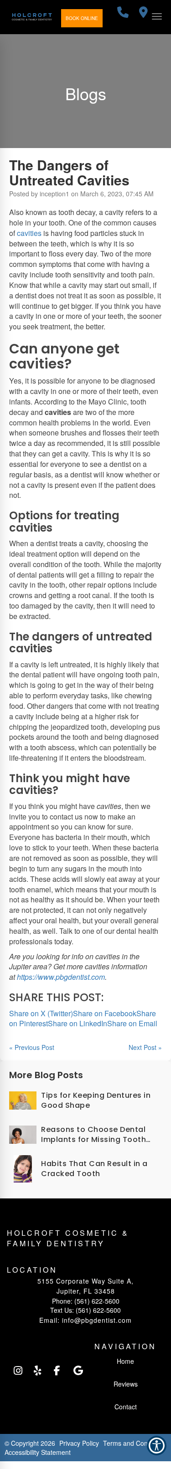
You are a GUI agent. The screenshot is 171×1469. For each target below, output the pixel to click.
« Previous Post (31, 1047)
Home (125, 1361)
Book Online (82, 18)
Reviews (126, 1383)
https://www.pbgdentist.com (61, 977)
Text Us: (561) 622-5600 (85, 1310)
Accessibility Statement (38, 1452)
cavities (29, 233)
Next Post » (145, 1047)
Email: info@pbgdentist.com (85, 1320)
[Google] (77, 1370)
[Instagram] (18, 1370)
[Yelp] (38, 1370)
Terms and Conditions (134, 1443)
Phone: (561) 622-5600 (85, 1300)
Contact (125, 1406)
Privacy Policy (79, 1443)
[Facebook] (58, 1370)
